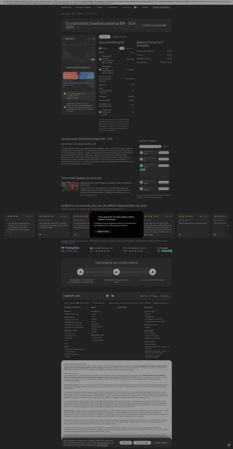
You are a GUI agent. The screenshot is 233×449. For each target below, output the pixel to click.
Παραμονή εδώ (103, 231)
